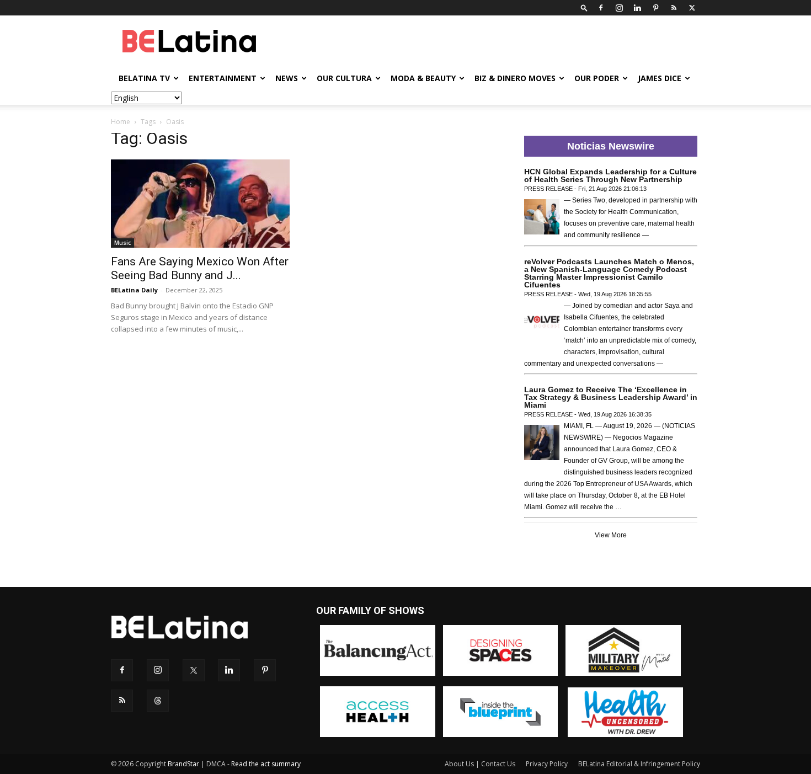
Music (122, 243)
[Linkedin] (637, 7)
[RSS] (673, 7)
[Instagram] (619, 7)
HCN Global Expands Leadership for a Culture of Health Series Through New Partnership (610, 175)
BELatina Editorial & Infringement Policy (639, 763)
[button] (584, 7)
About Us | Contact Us (480, 763)
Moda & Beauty (423, 78)
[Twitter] (692, 7)
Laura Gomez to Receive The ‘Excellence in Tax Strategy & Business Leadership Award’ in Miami (610, 397)
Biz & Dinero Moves (515, 78)
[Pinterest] (655, 7)
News (286, 78)
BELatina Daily (134, 290)
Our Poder (596, 78)
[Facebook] (601, 7)
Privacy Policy (547, 763)
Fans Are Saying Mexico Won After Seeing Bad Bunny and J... (200, 268)
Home (120, 121)
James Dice (659, 78)
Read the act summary (266, 763)
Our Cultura (344, 78)
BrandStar (183, 763)
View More (611, 535)
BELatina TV (144, 78)
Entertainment (223, 78)
